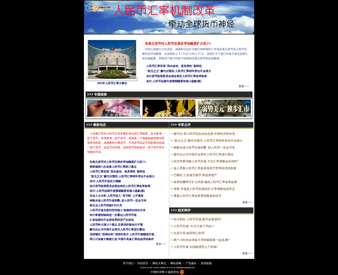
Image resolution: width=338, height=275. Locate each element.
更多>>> (244, 86)
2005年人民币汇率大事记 (112, 83)
